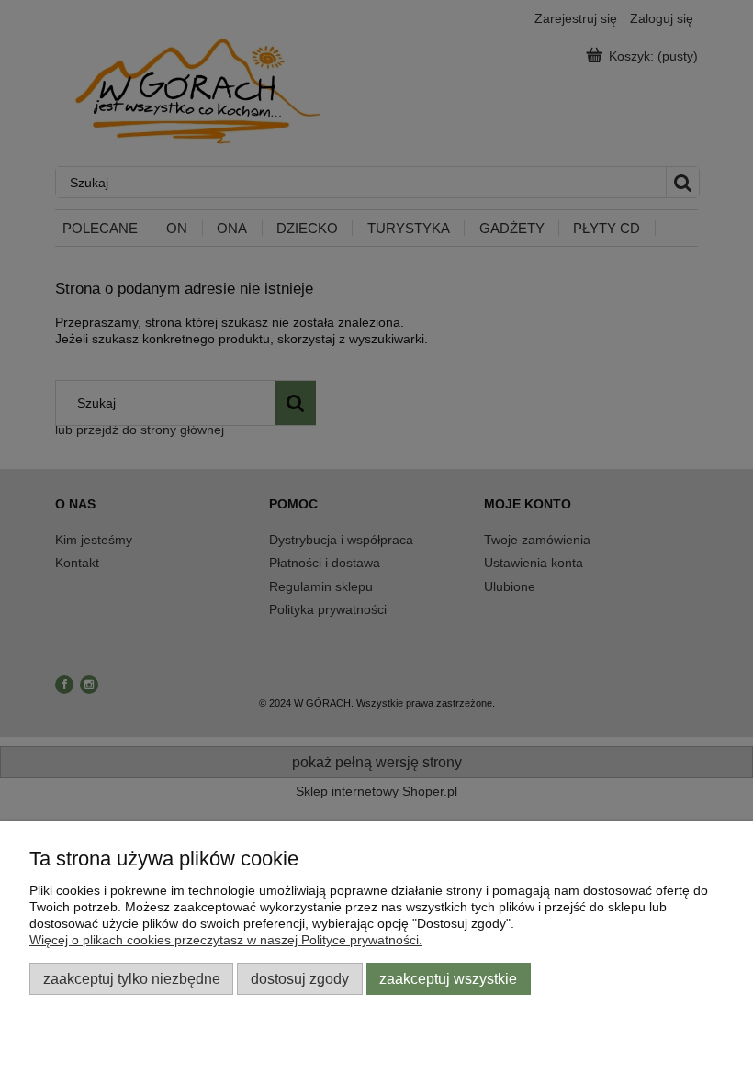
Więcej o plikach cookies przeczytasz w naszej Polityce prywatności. (225, 939)
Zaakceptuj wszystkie (448, 978)
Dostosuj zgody (300, 978)
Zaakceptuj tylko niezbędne (131, 978)
